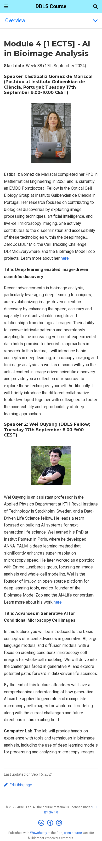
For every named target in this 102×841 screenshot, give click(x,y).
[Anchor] (71, 92)
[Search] (95, 7)
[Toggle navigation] (6, 6)
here (65, 258)
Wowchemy (38, 833)
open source (73, 833)
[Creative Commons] (51, 822)
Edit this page (21, 785)
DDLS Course (51, 6)
